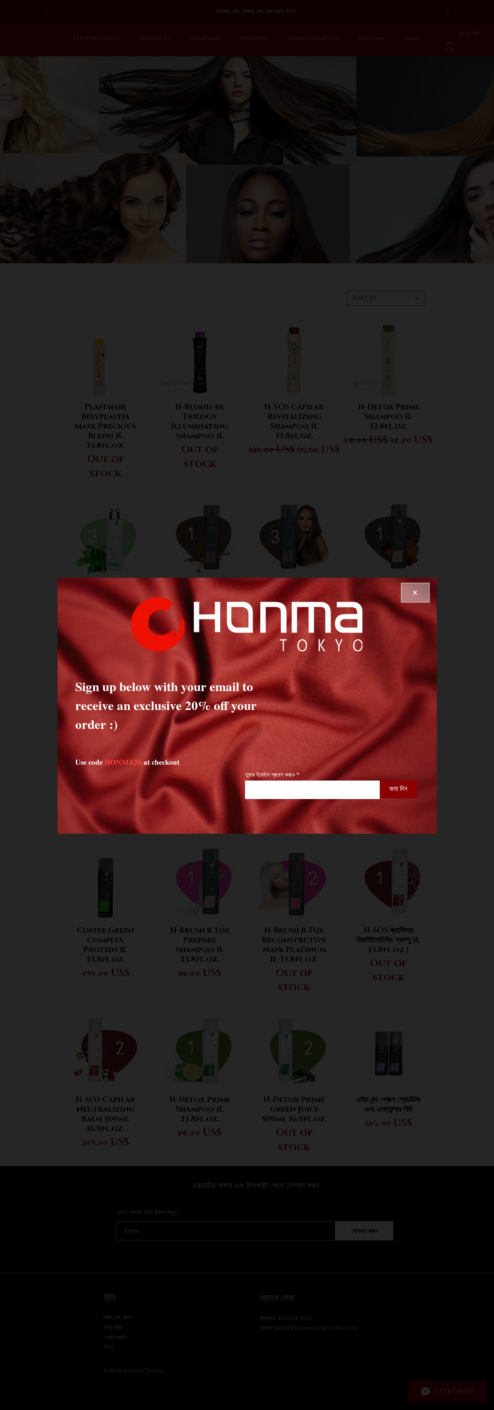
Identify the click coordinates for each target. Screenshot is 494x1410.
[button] (415, 592)
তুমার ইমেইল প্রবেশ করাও (270, 774)
